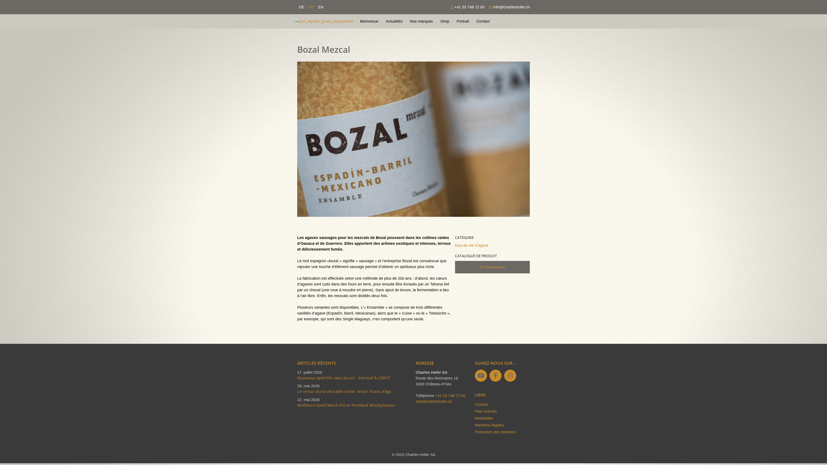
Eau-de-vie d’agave (471, 245)
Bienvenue (369, 21)
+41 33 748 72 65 (450, 396)
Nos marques (421, 21)
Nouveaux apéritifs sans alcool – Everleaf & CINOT (343, 377)
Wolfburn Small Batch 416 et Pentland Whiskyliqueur (346, 405)
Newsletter (484, 418)
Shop (444, 21)
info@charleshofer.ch (434, 401)
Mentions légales (489, 425)
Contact (483, 21)
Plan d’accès (486, 411)
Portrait (463, 21)
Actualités (394, 21)
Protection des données (495, 432)
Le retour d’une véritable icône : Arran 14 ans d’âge (344, 391)
